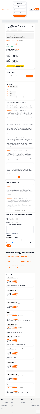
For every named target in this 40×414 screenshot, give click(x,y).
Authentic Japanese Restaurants (10, 262)
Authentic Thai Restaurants (26, 258)
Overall (8, 218)
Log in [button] (31, 9)
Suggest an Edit (20, 66)
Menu (12, 75)
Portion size (8, 242)
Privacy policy (3, 403)
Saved (12, 402)
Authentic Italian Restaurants (12, 265)
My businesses (23, 402)
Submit (9, 245)
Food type (19, 3)
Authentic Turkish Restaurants (26, 261)
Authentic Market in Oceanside (12, 21)
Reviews (12, 403)
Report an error (33, 403)
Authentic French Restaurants (12, 267)
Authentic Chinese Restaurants (13, 256)
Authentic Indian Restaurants (26, 256)
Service (8, 222)
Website (16, 49)
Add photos (8, 235)
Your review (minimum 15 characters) (14, 224)
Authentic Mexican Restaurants (13, 258)
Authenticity (9, 219)
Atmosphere (22, 75)
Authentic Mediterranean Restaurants (26, 264)
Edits (11, 406)
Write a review (11, 66)
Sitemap (2, 408)
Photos (12, 405)
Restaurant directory (4, 406)
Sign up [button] (36, 9)
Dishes (16, 75)
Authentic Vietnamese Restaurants (25, 268)
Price (19, 6)
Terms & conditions (4, 405)
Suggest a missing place (35, 405)
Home (4, 21)
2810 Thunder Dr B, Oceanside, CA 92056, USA (18, 51)
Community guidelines (4, 402)
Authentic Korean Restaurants (12, 270)
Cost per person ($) (10, 239)
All (8, 75)
